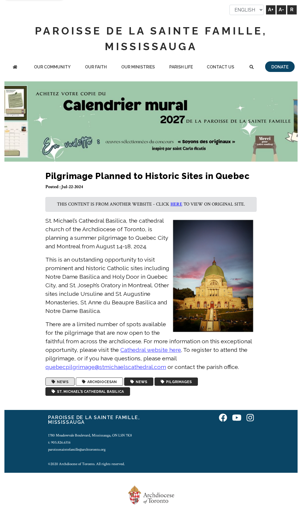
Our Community (52, 67)
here (176, 204)
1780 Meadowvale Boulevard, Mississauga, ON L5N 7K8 (90, 435)
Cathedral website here (150, 350)
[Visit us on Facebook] (223, 418)
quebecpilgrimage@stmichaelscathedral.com (105, 367)
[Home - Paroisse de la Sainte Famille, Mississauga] (15, 67)
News (61, 382)
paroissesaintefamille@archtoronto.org (77, 449)
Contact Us (220, 67)
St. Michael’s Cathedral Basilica (89, 392)
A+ (270, 9)
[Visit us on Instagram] (250, 418)
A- (281, 9)
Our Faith (96, 67)
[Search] (251, 67)
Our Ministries (138, 67)
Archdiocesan (101, 382)
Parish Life (181, 67)
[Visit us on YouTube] (237, 418)
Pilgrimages (178, 382)
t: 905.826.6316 (59, 442)
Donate (279, 67)
